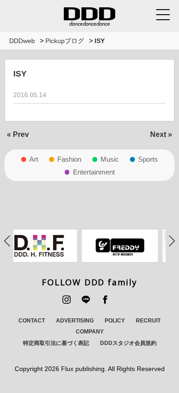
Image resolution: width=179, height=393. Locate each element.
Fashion (69, 159)
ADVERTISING (75, 320)
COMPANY (90, 331)
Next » (161, 134)
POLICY (115, 320)
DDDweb (22, 40)
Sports (148, 159)
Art (33, 159)
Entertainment (94, 172)
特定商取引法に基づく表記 (56, 343)
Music (110, 159)
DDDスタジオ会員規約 (128, 343)
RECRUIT (148, 320)
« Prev (18, 134)
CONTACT (31, 320)
